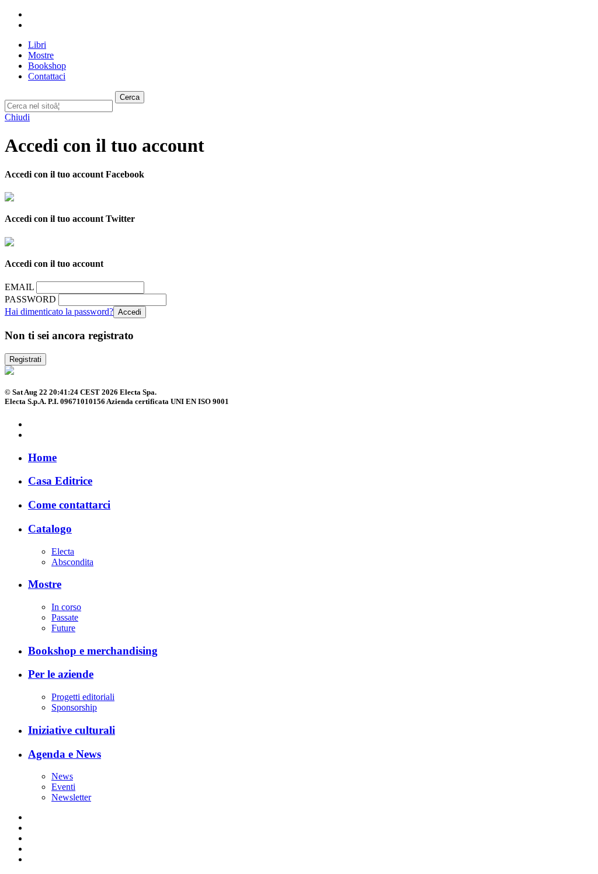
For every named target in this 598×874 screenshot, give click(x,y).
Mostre (44, 584)
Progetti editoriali (82, 697)
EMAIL (19, 287)
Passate (64, 617)
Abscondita (72, 562)
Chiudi (17, 117)
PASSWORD (30, 299)
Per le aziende (60, 674)
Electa (62, 551)
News (62, 776)
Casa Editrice (60, 481)
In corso (66, 607)
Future (63, 628)
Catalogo (50, 529)
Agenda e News (64, 754)
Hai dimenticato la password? (59, 311)
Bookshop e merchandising (93, 651)
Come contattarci (69, 505)
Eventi (63, 787)
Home (42, 457)
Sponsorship (74, 707)
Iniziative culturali (71, 730)
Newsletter (71, 797)
